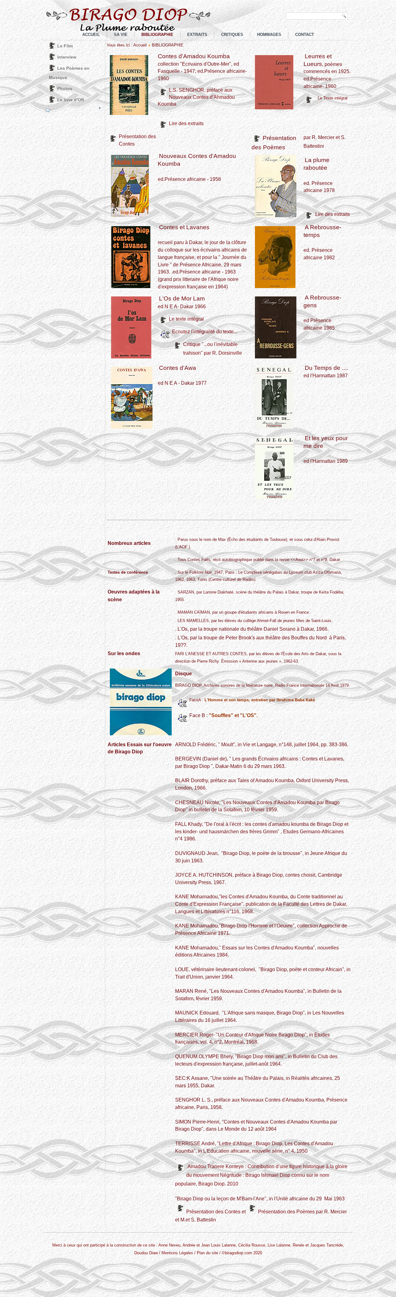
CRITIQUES (232, 34)
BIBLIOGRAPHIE (157, 34)
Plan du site (207, 1253)
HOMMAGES (269, 34)
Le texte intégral (186, 319)
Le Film (65, 45)
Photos (64, 88)
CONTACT (304, 34)
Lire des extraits (186, 123)
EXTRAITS (197, 34)
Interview (66, 57)
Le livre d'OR (70, 99)
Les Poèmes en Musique (69, 73)
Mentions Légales (177, 1253)
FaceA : (252, 700)
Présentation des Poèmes (287, 1211)
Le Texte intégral (332, 98)
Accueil (140, 45)
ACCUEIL (91, 34)
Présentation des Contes (213, 1211)
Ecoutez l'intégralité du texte (203, 331)
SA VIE (120, 34)
